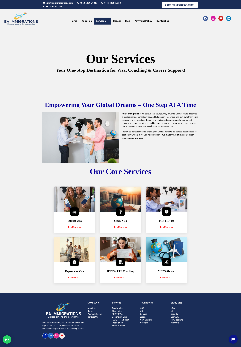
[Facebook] (205, 18)
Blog (127, 21)
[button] (7, 339)
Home (74, 21)
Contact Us (162, 21)
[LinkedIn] (51, 335)
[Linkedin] (228, 18)
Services (101, 21)
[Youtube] (220, 18)
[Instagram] (213, 18)
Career (117, 21)
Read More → (74, 227)
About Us (86, 21)
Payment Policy (143, 21)
